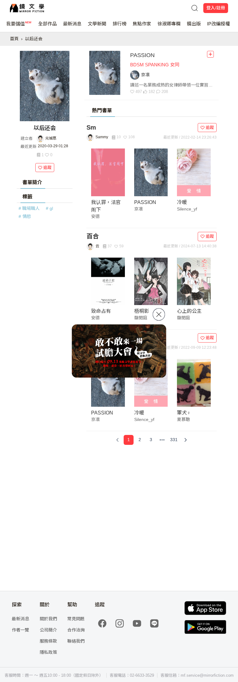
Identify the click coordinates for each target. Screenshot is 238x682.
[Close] (159, 314)
